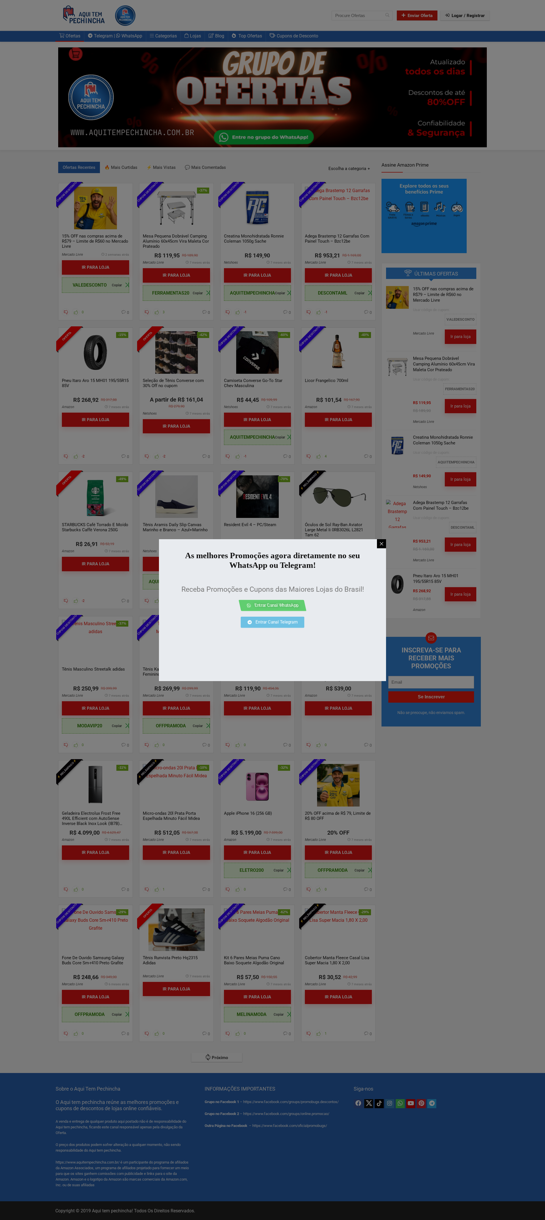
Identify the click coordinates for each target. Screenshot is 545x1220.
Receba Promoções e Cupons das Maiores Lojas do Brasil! (272, 589)
